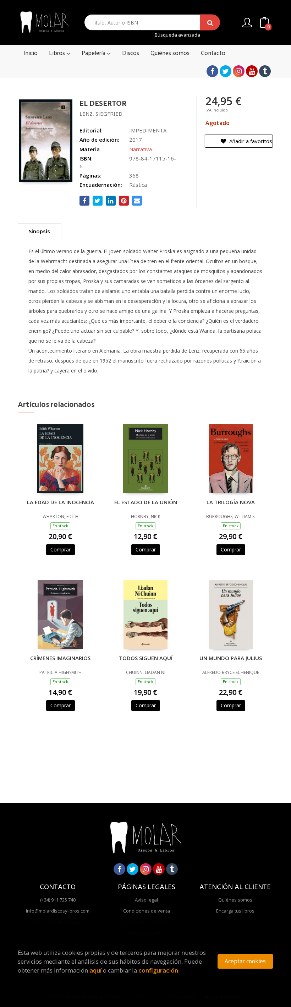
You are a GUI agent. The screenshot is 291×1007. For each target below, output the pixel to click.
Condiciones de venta (146, 911)
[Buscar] (210, 23)
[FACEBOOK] (212, 71)
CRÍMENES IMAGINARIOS (60, 658)
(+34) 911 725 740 (58, 900)
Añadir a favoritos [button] (250, 141)
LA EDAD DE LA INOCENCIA (60, 502)
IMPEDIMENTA (147, 130)
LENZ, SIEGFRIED (100, 113)
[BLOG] (265, 71)
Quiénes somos (235, 900)
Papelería (94, 53)
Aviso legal (146, 900)
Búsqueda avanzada (177, 35)
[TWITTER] (225, 71)
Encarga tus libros (235, 911)
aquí (95, 970)
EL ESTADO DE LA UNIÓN (145, 502)
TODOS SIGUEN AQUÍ (145, 658)
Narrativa (140, 149)
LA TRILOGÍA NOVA (231, 502)
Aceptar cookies (245, 961)
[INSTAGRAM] (239, 71)
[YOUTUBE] (252, 71)
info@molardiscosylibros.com (57, 911)
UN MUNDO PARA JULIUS (230, 658)
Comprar (60, 549)
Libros (57, 53)
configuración (158, 970)
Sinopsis (39, 231)
